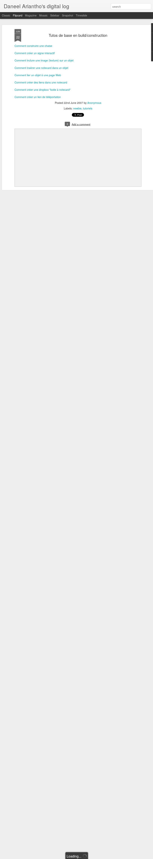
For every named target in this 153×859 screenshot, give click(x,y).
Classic (6, 15)
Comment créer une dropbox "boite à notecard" (43, 90)
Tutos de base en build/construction (78, 35)
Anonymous (94, 103)
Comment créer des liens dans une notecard (41, 82)
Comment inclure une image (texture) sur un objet (44, 60)
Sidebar (54, 15)
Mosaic (43, 15)
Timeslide (81, 15)
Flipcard (17, 15)
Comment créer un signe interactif (35, 53)
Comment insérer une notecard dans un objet (41, 68)
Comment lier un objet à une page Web (38, 75)
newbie (77, 108)
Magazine (31, 15)
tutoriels (87, 108)
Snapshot (67, 15)
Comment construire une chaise (33, 46)
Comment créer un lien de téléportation (38, 97)
